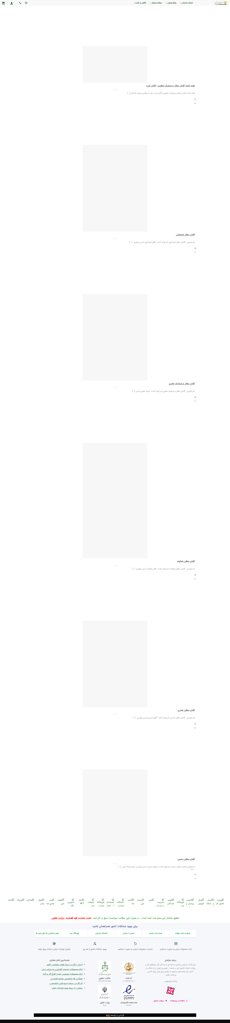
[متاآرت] (30, 902)
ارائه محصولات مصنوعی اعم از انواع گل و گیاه (63, 974)
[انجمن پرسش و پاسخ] (190, 902)
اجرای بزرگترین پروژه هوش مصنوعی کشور (65, 964)
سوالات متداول (156, 2)
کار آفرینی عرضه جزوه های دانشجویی (66, 983)
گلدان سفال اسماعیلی (185, 234)
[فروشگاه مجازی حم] (100, 902)
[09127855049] (20, 2)
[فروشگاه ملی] (180, 902)
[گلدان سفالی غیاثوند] (115, 500)
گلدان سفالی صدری (186, 710)
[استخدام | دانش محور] (110, 902)
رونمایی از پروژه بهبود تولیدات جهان (67, 988)
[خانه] (10, 902)
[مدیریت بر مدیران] (160, 902)
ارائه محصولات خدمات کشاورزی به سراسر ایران (62, 969)
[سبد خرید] (3, 3)
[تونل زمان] (40, 902)
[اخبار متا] (130, 902)
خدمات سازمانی (187, 2)
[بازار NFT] (80, 902)
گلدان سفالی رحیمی (186, 859)
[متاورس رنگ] (70, 902)
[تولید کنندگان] (170, 902)
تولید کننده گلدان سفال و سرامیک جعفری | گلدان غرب (170, 85)
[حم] (150, 902)
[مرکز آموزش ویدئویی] (200, 902)
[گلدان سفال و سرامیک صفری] (115, 337)
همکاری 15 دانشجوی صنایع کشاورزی (66, 978)
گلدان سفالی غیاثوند (186, 561)
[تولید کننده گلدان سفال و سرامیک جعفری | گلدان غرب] (115, 64)
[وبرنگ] (20, 902)
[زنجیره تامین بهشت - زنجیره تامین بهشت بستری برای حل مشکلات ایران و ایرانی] (214, 3)
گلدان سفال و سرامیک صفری (182, 383)
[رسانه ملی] (140, 902)
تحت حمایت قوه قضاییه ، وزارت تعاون (71, 918)
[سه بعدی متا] (50, 902)
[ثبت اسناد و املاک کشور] (210, 902)
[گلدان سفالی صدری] (115, 663)
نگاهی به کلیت (140, 2)
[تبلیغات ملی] (90, 902)
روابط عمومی (171, 2)
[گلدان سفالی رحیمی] (115, 812)
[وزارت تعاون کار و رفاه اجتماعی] (220, 902)
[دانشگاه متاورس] (120, 902)
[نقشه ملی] (60, 902)
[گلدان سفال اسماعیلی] (115, 188)
